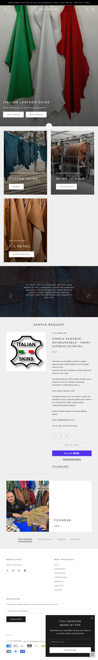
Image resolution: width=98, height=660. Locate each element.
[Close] (92, 618)
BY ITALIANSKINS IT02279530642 (38, 641)
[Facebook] (7, 570)
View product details (60, 466)
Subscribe (70, 650)
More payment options (72, 459)
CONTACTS (58, 581)
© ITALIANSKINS (14, 641)
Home (56, 565)
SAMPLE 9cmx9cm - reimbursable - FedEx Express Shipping (71, 342)
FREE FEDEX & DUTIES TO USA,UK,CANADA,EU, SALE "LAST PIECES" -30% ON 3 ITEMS (49, 3)
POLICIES (58, 590)
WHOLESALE (36, 114)
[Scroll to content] (49, 126)
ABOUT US (58, 586)
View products (21, 254)
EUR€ (8, 635)
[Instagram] (19, 570)
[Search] (87, 9)
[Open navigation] (5, 9)
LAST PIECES (13, 114)
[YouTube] (25, 570)
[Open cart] (93, 9)
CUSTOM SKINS (60, 577)
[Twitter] (13, 570)
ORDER (16, 187)
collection (66, 187)
